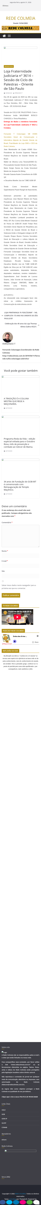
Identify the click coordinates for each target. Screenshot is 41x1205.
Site (3, 571)
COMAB (4, 1127)
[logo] (4, 1052)
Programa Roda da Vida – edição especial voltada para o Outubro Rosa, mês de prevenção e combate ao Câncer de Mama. (19, 442)
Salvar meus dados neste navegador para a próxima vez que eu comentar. (19, 586)
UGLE (3, 1110)
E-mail (5, 561)
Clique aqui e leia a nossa (10, 1097)
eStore (4, 1140)
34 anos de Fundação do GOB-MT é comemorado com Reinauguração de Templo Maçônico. (20, 485)
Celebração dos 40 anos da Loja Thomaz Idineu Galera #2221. (21, 325)
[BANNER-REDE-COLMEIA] (20, 27)
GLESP (4, 1123)
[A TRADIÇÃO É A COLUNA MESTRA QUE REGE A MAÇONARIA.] (20, 377)
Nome (5, 551)
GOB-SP (4, 1119)
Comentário (7, 522)
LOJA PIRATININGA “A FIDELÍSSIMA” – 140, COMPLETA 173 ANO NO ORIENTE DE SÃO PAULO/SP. (21, 315)
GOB (3, 1114)
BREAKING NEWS (9, 66)
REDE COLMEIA (20, 18)
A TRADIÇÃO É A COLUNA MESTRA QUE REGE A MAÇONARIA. (16, 401)
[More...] (36, 1202)
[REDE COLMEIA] (4, 35)
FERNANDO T (18, 93)
